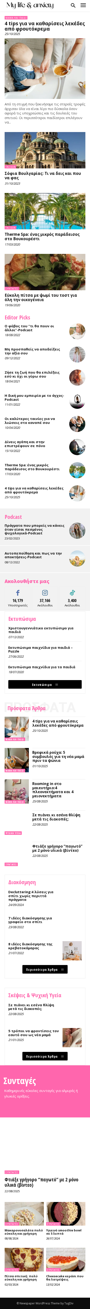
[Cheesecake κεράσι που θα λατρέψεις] (65, 1259)
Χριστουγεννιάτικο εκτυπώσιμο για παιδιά (40, 630)
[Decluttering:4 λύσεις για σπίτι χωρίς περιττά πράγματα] (72, 898)
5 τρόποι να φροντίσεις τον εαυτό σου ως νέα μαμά (33, 1032)
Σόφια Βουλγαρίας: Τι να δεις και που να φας (43, 175)
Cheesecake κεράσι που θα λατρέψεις (65, 1277)
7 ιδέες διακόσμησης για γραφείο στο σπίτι (30, 920)
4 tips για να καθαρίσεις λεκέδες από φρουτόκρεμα (45, 26)
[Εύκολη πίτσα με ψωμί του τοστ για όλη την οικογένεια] (45, 272)
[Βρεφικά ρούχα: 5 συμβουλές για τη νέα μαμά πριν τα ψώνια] (17, 760)
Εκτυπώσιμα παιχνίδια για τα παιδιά (41, 667)
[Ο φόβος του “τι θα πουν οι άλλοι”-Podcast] (77, 331)
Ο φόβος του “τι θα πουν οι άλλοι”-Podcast (29, 328)
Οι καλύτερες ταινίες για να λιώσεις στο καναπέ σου (30, 420)
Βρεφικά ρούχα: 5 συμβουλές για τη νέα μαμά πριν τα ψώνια (58, 756)
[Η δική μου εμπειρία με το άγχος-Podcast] (77, 401)
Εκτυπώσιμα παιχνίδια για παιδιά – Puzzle (40, 649)
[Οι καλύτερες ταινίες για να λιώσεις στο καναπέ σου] (77, 424)
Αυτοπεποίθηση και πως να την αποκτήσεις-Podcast (33, 555)
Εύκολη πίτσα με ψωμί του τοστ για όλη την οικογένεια (41, 297)
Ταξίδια (10, 166)
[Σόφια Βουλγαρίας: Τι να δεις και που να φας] (45, 150)
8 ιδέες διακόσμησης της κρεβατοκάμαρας (30, 946)
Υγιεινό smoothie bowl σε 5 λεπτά (63, 1232)
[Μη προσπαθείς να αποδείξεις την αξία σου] (77, 354)
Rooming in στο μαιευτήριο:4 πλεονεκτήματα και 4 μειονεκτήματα (52, 789)
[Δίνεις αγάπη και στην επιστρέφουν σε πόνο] (77, 447)
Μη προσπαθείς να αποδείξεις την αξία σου (32, 351)
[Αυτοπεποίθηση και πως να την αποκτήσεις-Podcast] (77, 558)
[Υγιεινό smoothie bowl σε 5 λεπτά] (65, 1214)
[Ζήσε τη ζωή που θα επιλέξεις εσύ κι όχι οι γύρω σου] (77, 377)
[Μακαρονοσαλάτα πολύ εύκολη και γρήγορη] (24, 1214)
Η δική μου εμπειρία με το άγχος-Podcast (34, 397)
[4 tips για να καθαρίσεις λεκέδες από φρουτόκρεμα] (45, 68)
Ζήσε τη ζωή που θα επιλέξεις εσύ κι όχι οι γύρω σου (32, 374)
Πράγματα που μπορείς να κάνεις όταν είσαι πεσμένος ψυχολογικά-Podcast (34, 529)
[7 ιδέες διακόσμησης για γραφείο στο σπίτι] (72, 924)
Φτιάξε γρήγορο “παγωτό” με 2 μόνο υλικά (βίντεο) (57, 848)
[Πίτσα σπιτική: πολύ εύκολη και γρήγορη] (24, 1259)
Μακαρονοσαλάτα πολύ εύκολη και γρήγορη (24, 1232)
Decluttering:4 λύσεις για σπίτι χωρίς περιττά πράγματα (30, 895)
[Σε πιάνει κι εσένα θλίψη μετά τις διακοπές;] (17, 823)
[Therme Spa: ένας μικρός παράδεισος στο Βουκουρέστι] (45, 211)
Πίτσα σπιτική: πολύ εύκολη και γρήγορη (21, 1277)
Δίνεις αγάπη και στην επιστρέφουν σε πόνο (25, 443)
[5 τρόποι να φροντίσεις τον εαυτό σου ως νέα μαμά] (72, 1037)
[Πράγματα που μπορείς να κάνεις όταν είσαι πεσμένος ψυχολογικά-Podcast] (77, 531)
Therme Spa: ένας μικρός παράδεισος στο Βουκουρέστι (42, 236)
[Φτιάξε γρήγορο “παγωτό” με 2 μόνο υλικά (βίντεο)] (17, 854)
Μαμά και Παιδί (16, 17)
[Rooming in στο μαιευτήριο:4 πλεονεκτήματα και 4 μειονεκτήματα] (17, 791)
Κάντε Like (17, 590)
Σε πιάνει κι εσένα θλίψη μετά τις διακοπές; (56, 817)
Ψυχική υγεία (13, 833)
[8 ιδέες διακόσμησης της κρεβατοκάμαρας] (72, 950)
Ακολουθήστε (45, 590)
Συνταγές (12, 288)
